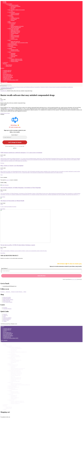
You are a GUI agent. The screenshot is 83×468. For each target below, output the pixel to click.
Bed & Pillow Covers (15, 32)
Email (6, 446)
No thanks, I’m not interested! (27, 466)
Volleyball (13, 56)
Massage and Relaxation (16, 27)
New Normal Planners (12, 45)
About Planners (9, 64)
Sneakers (10, 48)
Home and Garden (14, 29)
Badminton (13, 53)
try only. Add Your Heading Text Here (8, 206)
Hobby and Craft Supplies (13, 28)
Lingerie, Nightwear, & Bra (16, 59)
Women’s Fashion (14, 61)
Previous (2, 163)
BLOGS (5, 63)
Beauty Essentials (35, 87)
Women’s (10, 57)
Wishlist (4, 409)
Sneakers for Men (14, 49)
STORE (4, 2)
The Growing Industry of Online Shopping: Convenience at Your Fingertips (21, 187)
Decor (12, 34)
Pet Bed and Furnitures (15, 6)
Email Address (14, 134)
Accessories (13, 47)
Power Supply (14, 19)
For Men (45, 87)
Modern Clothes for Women (16, 60)
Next (2, 174)
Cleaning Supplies (14, 33)
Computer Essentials (15, 18)
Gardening (61, 87)
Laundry (12, 37)
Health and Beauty (12, 22)
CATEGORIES (9, 3)
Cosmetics (13, 23)
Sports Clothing (14, 55)
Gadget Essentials (55, 87)
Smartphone (10, 46)
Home (2, 90)
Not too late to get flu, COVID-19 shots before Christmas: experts (18, 245)
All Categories (11, 87)
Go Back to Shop (4, 87)
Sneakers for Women (15, 50)
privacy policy (16, 146)
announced (9, 108)
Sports (9, 52)
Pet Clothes (13, 7)
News (6, 88)
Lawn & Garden (14, 39)
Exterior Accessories (15, 13)
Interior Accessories (15, 14)
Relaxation (9, 88)
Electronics (10, 15)
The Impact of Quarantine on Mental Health (12, 200)
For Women (49, 87)
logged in (8, 180)
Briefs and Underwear (15, 41)
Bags (9, 21)
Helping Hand (9, 66)
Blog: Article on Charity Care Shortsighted (12, 165)
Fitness (12, 25)
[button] (2, 68)
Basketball (13, 54)
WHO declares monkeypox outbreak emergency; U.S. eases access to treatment (21, 152)
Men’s (9, 40)
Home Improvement (15, 35)
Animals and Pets (23, 87)
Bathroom (29, 87)
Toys (12, 11)
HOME (4, 1)
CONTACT (5, 62)
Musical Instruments (12, 43)
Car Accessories (11, 12)
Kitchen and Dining (15, 36)
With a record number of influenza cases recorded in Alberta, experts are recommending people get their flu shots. (24, 250)
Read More (3, 196)
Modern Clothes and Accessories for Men (19, 42)
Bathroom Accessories (15, 30)
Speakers (13, 20)
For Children (41, 87)
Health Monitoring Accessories (17, 26)
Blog (4, 90)
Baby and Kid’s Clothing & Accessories (16, 9)
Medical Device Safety (5, 113)
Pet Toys (12, 8)
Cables (12, 16)
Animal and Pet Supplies (13, 5)
